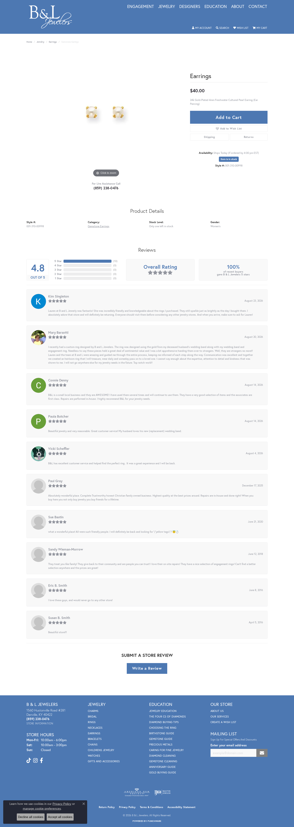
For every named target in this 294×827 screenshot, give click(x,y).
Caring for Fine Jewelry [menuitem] (166, 750)
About (237, 6)
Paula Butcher (58, 416)
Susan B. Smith (59, 618)
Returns (249, 137)
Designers (189, 6)
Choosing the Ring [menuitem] (162, 728)
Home (29, 41)
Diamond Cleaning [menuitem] (162, 756)
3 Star (58, 269)
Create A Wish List (223, 722)
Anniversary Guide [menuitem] (162, 767)
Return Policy (107, 807)
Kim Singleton (58, 296)
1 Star (58, 278)
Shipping (209, 137)
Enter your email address (228, 745)
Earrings (53, 41)
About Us (217, 711)
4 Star (58, 265)
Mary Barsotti (58, 332)
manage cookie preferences (42, 808)
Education (215, 6)
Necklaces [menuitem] (95, 728)
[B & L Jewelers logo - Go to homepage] (53, 16)
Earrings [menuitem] (94, 733)
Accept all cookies (60, 817)
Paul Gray (55, 481)
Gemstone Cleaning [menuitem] (163, 761)
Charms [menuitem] (93, 711)
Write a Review (147, 668)
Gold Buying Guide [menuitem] (162, 772)
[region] (106, 113)
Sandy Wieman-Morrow (65, 549)
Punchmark (154, 821)
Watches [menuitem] (94, 756)
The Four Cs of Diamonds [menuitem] (167, 716)
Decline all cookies (30, 817)
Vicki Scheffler (59, 448)
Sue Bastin (55, 517)
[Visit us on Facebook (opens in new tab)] (41, 760)
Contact (258, 6)
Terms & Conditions (151, 807)
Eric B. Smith (57, 585)
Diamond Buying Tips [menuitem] (164, 722)
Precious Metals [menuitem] (160, 744)
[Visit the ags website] (137, 792)
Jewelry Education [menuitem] (162, 711)
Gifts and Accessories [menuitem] (104, 761)
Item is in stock (229, 159)
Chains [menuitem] (92, 744)
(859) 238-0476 (106, 188)
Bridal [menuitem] (92, 716)
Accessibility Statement (181, 807)
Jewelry (166, 6)
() (115, 261)
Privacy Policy (127, 807)
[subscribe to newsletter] (262, 753)
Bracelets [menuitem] (95, 739)
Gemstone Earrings (98, 226)
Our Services (219, 716)
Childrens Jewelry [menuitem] (101, 750)
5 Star (58, 261)
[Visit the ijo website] (162, 792)
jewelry (40, 41)
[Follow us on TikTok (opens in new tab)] (28, 760)
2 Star (58, 274)
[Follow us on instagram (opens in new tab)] (35, 760)
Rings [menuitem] (92, 722)
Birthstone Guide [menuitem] (161, 733)
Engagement (140, 6)
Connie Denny (58, 380)
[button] (202, 28)
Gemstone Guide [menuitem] (160, 739)
